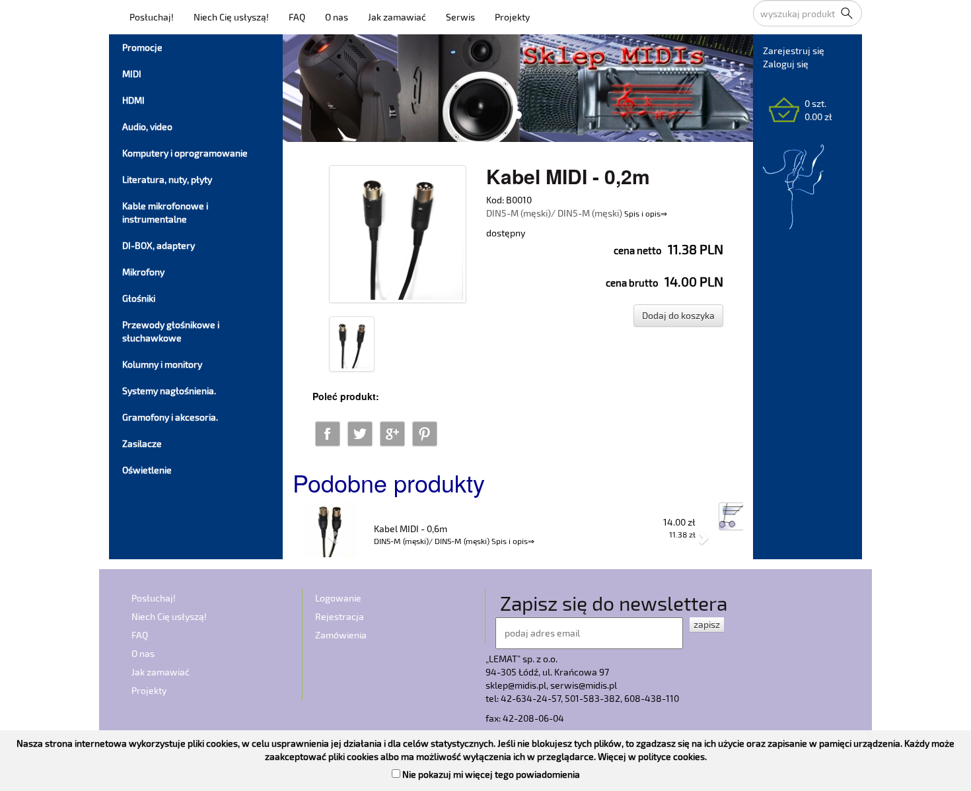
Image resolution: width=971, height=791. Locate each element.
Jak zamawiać (397, 16)
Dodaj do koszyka (678, 315)
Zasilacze (142, 443)
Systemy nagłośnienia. (169, 390)
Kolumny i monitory (162, 364)
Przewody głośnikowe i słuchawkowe (170, 331)
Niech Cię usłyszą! (231, 16)
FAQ (297, 16)
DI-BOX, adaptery (158, 245)
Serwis (460, 16)
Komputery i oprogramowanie (185, 152)
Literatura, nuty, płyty (167, 179)
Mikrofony (143, 271)
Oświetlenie (147, 469)
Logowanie (338, 597)
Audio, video (147, 126)
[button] (326, 531)
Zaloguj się (786, 63)
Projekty (512, 16)
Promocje (142, 47)
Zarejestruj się (793, 50)
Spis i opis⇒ (645, 213)
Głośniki (138, 298)
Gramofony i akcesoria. (170, 417)
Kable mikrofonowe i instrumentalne (165, 212)
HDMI (133, 100)
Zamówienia (341, 634)
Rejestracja (339, 616)
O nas (336, 16)
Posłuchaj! (151, 16)
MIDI (131, 73)
